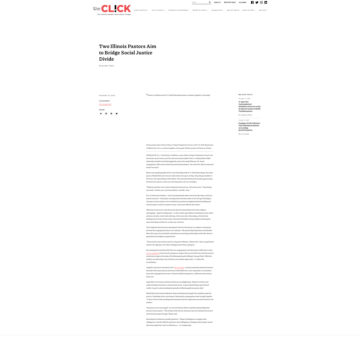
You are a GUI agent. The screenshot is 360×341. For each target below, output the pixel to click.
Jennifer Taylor (108, 65)
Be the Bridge (179, 267)
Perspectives (217, 10)
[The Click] (112, 8)
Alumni (242, 2)
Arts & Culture (158, 10)
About (217, 2)
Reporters (230, 2)
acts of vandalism (152, 253)
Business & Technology (178, 10)
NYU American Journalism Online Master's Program (114, 14)
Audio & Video (248, 10)
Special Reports (233, 10)
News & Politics (140, 10)
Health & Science (200, 10)
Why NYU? (263, 10)
